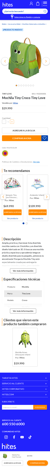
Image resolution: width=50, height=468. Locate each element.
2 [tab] (27, 223)
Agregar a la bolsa (24, 130)
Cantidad (6, 118)
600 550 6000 (13, 424)
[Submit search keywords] (46, 11)
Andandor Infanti (37, 195)
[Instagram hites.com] (6, 437)
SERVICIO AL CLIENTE (13, 383)
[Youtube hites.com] (22, 437)
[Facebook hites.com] (14, 437)
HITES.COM (8, 394)
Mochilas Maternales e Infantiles (34, 24)
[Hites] (8, 5)
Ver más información (23, 270)
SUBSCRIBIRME (40, 407)
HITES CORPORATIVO (13, 389)
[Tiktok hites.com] (30, 437)
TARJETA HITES (10, 378)
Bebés (4, 24)
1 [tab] (23, 223)
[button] (31, 4)
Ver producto (12, 218)
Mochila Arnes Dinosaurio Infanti (22, 353)
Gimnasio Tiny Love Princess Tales (11, 196)
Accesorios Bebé (14, 24)
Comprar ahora (21, 138)
